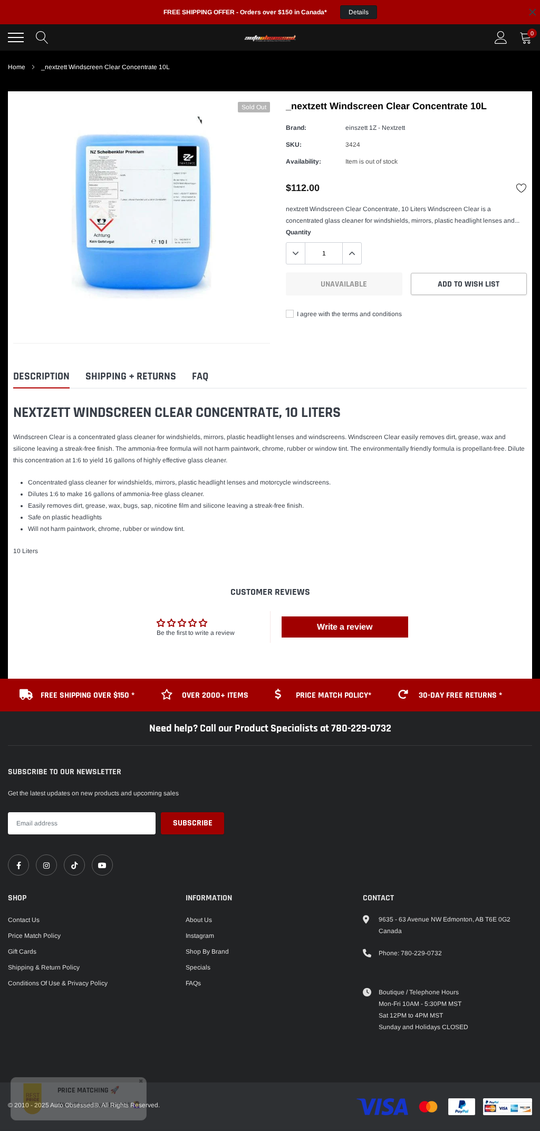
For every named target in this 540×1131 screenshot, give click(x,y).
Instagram (200, 935)
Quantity (298, 232)
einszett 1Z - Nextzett (375, 127)
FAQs (193, 983)
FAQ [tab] (200, 376)
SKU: (294, 144)
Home (16, 67)
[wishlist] (521, 188)
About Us (199, 920)
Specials (198, 967)
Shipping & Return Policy (44, 967)
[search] (42, 37)
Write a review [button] (344, 626)
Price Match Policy (34, 935)
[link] (18, 865)
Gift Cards (22, 951)
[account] (501, 37)
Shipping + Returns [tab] (130, 376)
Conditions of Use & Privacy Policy (58, 983)
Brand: (296, 127)
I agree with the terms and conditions (348, 314)
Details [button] (359, 12)
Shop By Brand (207, 951)
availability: (303, 161)
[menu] (16, 37)
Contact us (24, 920)
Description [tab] (41, 376)
